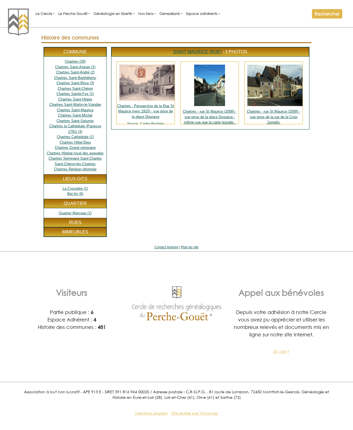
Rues (75, 222)
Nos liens (145, 13)
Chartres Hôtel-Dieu (75, 142)
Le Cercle (44, 13)
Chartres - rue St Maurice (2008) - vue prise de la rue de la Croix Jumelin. (273, 116)
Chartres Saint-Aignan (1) (75, 67)
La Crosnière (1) (75, 188)
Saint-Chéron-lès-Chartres (75, 164)
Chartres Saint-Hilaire (75, 99)
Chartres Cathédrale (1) (75, 137)
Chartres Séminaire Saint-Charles (75, 158)
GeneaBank (169, 13)
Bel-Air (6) (75, 194)
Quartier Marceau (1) (75, 213)
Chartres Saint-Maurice (75, 110)
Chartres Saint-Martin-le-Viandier (75, 104)
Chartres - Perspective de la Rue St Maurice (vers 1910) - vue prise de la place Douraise (145, 114)
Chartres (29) (75, 61)
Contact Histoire (166, 247)
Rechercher (327, 14)
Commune (75, 51)
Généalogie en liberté (112, 13)
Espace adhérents (201, 13)
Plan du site (190, 247)
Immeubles (75, 231)
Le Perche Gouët (72, 13)
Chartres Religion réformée (75, 169)
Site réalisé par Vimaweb (194, 413)
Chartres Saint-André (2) (75, 72)
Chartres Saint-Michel (75, 115)
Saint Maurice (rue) (197, 51)
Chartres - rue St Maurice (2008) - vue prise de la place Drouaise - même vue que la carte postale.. (209, 116)
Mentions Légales (151, 413)
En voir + (281, 351)
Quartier (75, 203)
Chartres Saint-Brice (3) (75, 83)
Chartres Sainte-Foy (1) (75, 94)
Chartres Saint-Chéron (75, 88)
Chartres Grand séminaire (75, 148)
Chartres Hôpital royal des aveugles (75, 153)
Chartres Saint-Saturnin (75, 121)
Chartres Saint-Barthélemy (75, 78)
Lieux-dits (75, 178)
